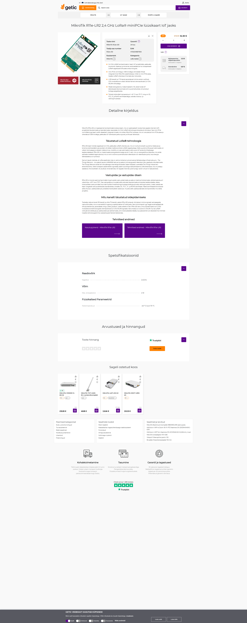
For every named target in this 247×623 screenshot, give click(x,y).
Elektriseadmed (61, 427)
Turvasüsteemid (61, 425)
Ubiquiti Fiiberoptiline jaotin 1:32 (157, 434)
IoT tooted (123, 15)
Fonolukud (102, 427)
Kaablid (101, 435)
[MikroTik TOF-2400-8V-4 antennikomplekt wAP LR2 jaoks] (89, 382)
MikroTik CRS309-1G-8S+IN (66, 393)
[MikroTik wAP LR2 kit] (111, 382)
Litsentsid (59, 432)
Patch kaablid (103, 422)
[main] (69, 7)
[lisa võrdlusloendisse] (149, 36)
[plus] (184, 40)
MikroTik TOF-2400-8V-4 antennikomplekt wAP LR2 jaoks (89, 394)
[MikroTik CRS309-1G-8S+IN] (68, 382)
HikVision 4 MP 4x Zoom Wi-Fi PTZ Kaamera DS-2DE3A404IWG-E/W (168, 426)
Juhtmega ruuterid (105, 432)
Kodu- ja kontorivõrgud (64, 422)
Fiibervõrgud (60, 435)
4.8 (61, 390)
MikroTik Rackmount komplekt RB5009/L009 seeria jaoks (166, 422)
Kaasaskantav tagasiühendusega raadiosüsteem (115, 425)
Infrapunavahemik (105, 430)
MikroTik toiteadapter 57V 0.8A (157, 432)
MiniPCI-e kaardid (154, 15)
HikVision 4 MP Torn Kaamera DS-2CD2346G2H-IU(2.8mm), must (169, 429)
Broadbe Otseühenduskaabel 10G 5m (159, 437)
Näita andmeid (120, 620)
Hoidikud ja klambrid (63, 430)
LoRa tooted (134, 59)
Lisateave (129, 616)
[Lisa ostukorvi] (75, 408)
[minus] (163, 40)
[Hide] (183, 123)
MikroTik (93, 15)
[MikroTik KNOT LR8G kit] (133, 382)
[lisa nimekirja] (152, 36)
